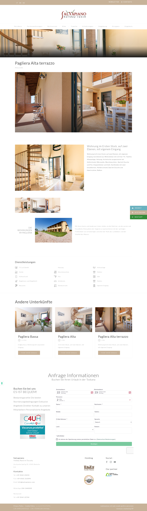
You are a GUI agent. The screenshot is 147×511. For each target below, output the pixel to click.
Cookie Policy (30, 506)
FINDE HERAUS (29, 352)
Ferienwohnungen (34, 26)
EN (20, 3)
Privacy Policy (18, 506)
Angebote (129, 26)
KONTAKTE (128, 2)
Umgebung (102, 26)
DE (24, 3)
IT (17, 3)
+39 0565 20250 (22, 475)
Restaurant (52, 26)
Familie (74, 26)
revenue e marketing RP (125, 508)
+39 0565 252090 (24, 478)
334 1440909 (27, 488)
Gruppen (116, 26)
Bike (64, 26)
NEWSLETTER (114, 2)
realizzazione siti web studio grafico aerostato (117, 506)
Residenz (18, 26)
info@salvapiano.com (26, 482)
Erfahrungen (87, 26)
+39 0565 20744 (22, 497)
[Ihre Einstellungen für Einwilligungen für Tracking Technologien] (2, 383)
